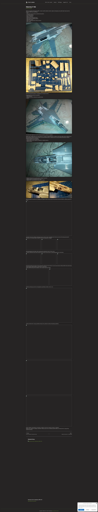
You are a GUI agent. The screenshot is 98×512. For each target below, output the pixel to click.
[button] (96, 503)
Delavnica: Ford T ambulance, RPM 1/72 (35, 499)
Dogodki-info (65, 2)
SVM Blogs (60, 2)
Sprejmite (81, 509)
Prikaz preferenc (94, 509)
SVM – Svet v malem (48, 2)
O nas (70, 2)
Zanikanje (87, 509)
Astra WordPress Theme (55, 510)
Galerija (55, 2)
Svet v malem (31, 2)
